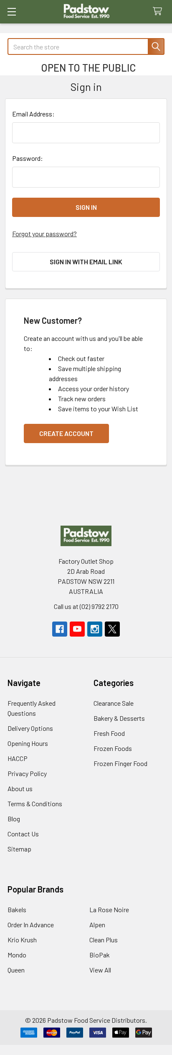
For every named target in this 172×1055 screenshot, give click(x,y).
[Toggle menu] (11, 11)
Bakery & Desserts (119, 718)
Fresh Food (109, 733)
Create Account (66, 433)
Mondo (17, 955)
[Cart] (159, 11)
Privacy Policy (27, 773)
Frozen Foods (113, 748)
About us (20, 788)
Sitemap (19, 849)
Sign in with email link (86, 262)
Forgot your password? (44, 233)
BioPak (99, 955)
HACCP (18, 758)
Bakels (17, 909)
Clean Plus (103, 940)
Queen (16, 970)
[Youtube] (77, 629)
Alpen (97, 925)
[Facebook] (59, 629)
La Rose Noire (109, 909)
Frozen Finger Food (120, 763)
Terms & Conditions (35, 803)
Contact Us (23, 834)
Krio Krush (22, 940)
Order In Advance (31, 925)
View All (100, 970)
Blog (14, 819)
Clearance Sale (114, 703)
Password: (27, 158)
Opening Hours (28, 743)
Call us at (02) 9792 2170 (86, 606)
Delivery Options (30, 728)
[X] (112, 629)
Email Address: (33, 114)
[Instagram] (94, 629)
